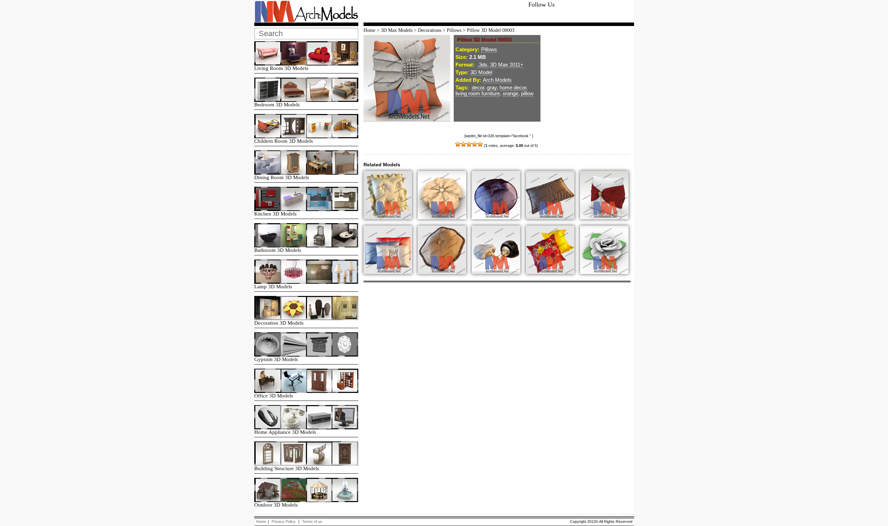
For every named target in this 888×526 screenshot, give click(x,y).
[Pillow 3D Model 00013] (553, 278)
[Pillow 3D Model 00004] (445, 223)
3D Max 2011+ (506, 65)
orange (510, 93)
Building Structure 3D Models (286, 468)
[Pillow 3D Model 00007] (607, 278)
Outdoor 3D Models (276, 505)
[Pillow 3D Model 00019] (499, 223)
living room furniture (477, 93)
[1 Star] (458, 144)
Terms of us (312, 521)
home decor (513, 87)
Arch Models (497, 80)
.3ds (482, 65)
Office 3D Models (273, 395)
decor (478, 87)
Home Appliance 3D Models (285, 432)
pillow (527, 93)
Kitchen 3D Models (275, 214)
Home (369, 30)
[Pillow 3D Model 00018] (445, 278)
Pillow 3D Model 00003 (490, 30)
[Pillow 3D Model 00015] (553, 223)
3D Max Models (396, 30)
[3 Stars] (469, 144)
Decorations (429, 30)
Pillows (454, 30)
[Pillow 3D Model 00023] (499, 278)
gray (492, 87)
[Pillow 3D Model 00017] (391, 223)
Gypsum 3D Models (276, 359)
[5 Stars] (480, 144)
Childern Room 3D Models (283, 141)
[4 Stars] (474, 144)
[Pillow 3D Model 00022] (391, 278)
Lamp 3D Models (273, 286)
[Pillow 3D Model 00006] (607, 223)
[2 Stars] (463, 144)
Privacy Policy (284, 521)
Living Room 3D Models (281, 68)
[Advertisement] (445, 11)
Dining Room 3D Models (281, 177)
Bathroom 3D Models (277, 250)
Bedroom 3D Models (277, 104)
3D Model (481, 72)
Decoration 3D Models (279, 323)
